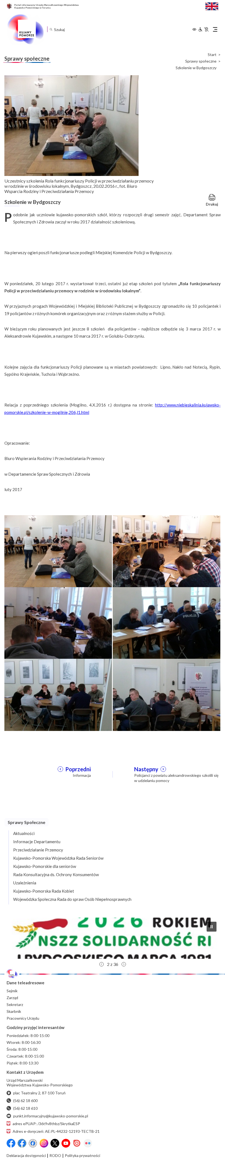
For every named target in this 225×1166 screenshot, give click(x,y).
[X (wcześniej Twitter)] (54, 1143)
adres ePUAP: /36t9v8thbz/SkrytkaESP (46, 1123)
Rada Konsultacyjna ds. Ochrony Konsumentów (56, 874)
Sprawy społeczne (200, 61)
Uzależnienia (24, 882)
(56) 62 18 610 (25, 1108)
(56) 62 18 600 (25, 1100)
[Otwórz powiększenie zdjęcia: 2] (166, 550)
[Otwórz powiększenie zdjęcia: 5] (58, 694)
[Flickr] (87, 1143)
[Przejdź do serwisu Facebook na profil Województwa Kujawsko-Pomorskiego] (11, 1143)
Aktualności (24, 833)
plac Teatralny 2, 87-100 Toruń (39, 1093)
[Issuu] (76, 1143)
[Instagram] (44, 1143)
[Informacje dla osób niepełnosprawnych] (203, 29)
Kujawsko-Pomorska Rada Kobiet (43, 890)
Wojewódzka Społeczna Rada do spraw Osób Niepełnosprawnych (72, 899)
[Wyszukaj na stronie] (51, 29)
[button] (112, 938)
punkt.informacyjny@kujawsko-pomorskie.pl (50, 1116)
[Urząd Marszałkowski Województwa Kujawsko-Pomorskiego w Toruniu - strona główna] (25, 29)
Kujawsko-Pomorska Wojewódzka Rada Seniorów (58, 858)
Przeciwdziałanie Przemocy (38, 849)
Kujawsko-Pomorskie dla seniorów (44, 866)
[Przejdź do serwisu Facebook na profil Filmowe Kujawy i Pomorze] (33, 1143)
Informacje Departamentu (36, 841)
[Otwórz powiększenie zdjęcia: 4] (166, 622)
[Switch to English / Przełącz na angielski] (211, 5)
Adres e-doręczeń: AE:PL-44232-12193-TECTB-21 (56, 1131)
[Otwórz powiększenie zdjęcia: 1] (58, 550)
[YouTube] (65, 1143)
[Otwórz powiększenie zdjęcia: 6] (166, 694)
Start (212, 55)
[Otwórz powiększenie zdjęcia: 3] (58, 622)
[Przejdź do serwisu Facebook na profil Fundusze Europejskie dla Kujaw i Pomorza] (22, 1143)
